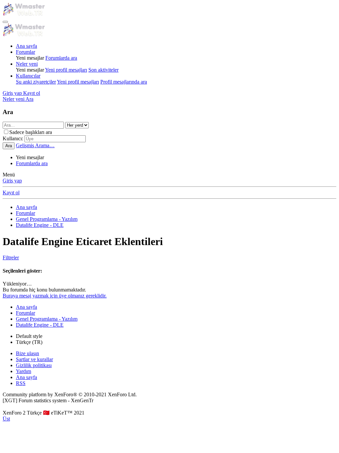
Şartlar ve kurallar (34, 359)
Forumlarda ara (61, 58)
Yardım (23, 371)
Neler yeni (27, 64)
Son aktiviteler (103, 70)
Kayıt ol (11, 192)
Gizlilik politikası (34, 365)
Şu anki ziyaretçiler (36, 82)
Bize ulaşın (27, 353)
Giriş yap (12, 180)
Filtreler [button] (11, 257)
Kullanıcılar (28, 76)
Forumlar (25, 52)
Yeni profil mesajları (66, 70)
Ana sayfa (26, 46)
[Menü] (5, 22)
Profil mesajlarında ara (123, 82)
